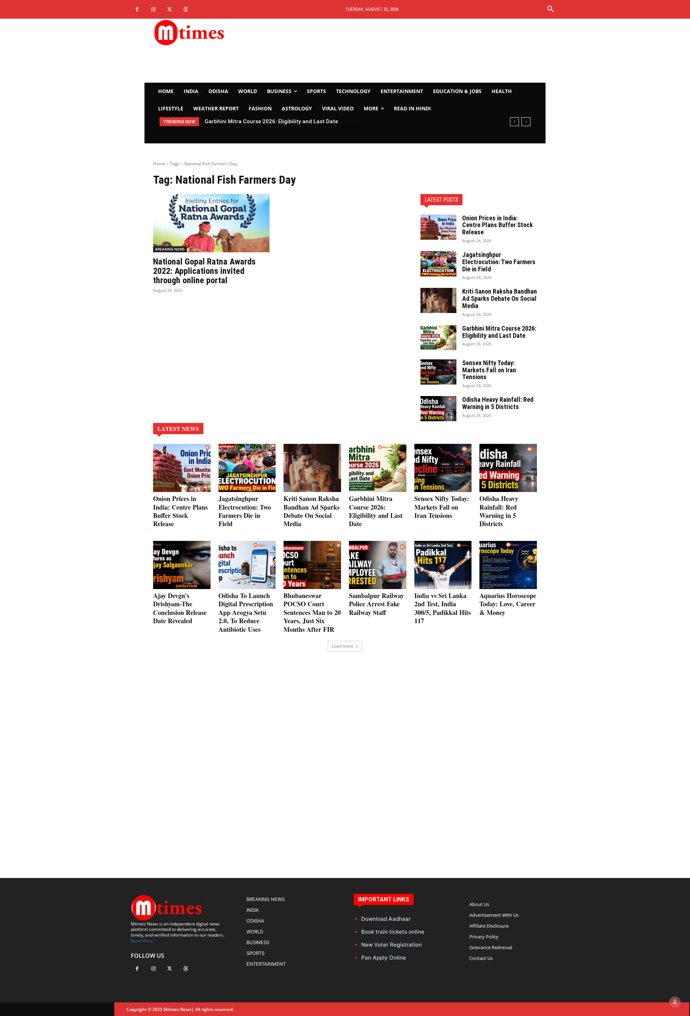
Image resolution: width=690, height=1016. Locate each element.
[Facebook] (137, 9)
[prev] (514, 121)
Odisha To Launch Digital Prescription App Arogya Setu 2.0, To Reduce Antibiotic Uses (245, 612)
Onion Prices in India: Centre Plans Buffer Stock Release (497, 225)
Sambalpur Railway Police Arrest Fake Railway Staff (376, 604)
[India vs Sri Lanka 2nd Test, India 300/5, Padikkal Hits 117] (443, 565)
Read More (142, 941)
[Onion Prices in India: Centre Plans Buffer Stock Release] (438, 227)
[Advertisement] (412, 51)
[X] (169, 9)
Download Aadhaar (386, 918)
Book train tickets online (392, 931)
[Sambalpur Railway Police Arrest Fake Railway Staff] (377, 565)
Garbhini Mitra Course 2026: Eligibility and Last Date (271, 121)
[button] (550, 9)
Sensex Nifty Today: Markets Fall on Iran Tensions (489, 370)
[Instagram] (153, 9)
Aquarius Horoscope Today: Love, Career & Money (507, 604)
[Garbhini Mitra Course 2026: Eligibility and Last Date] (438, 337)
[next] (525, 121)
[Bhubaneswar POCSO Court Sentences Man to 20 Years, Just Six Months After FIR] (312, 565)
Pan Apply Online (383, 957)
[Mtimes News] (211, 32)
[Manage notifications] (675, 1002)
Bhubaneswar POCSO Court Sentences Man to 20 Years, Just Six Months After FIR (312, 612)
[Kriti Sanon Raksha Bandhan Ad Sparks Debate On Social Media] (438, 300)
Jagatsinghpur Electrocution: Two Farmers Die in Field (498, 262)
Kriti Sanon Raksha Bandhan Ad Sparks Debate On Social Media (499, 298)
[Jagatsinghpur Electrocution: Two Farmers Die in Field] (438, 263)
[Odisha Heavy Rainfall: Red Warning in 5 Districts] (438, 408)
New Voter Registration (391, 944)
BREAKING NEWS (170, 249)
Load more (342, 646)
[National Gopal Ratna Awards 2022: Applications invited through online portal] (211, 223)
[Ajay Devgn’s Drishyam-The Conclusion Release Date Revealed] (182, 565)
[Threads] (185, 9)
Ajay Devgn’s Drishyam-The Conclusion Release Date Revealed (180, 608)
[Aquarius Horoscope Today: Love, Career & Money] (508, 565)
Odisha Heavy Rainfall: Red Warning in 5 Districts (497, 403)
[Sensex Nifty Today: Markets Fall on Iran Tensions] (438, 372)
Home (159, 164)
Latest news (178, 428)
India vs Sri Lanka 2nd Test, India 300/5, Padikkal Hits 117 (442, 608)
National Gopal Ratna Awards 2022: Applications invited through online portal (204, 271)
